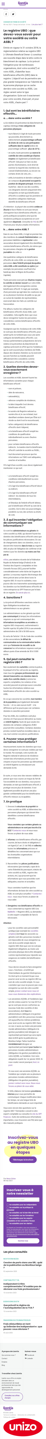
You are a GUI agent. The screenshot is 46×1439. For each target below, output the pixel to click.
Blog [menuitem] (3, 1365)
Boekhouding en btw (11, 1301)
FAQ (34, 222)
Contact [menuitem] (4, 1358)
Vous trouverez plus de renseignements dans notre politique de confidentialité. (23, 1234)
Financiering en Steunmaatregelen (16, 1320)
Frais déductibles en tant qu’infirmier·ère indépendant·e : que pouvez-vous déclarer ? (22, 1327)
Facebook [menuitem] (30, 1355)
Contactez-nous (19, 830)
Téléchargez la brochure (23, 1160)
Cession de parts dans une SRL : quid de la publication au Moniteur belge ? (22, 1265)
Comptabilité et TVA (11, 1280)
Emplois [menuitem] (4, 1362)
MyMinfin (11, 912)
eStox (5, 560)
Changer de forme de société (14, 22)
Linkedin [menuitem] (30, 1358)
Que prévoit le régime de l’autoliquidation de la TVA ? (18, 1306)
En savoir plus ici (23, 593)
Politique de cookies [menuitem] (9, 1417)
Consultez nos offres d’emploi (12, 1397)
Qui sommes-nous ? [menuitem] (9, 1355)
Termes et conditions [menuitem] (9, 1415)
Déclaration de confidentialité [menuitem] (26, 1415)
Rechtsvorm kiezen (11, 1259)
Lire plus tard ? (37, 24)
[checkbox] (23, 1214)
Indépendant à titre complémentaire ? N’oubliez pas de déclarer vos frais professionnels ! (22, 1286)
